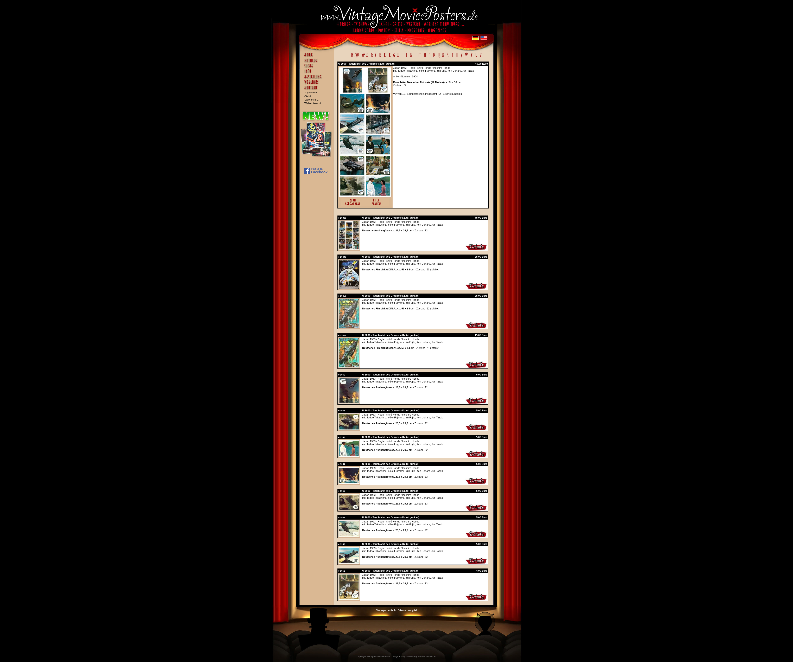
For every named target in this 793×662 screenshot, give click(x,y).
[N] (425, 57)
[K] (411, 57)
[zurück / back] (377, 205)
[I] (402, 57)
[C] (376, 57)
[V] (461, 57)
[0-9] (362, 57)
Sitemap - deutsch (385, 610)
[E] (384, 57)
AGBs (307, 96)
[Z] (481, 57)
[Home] (317, 56)
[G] (394, 57)
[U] (457, 57)
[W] (466, 57)
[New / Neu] (355, 57)
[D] (380, 57)
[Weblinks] (317, 84)
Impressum (310, 92)
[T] (452, 57)
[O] (429, 57)
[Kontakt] (317, 89)
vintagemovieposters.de (378, 656)
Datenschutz (311, 99)
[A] (367, 57)
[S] (447, 57)
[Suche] (317, 67)
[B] (371, 57)
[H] (398, 57)
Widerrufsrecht (312, 103)
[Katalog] (317, 62)
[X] (471, 57)
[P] (434, 57)
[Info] (317, 73)
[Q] (438, 57)
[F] (389, 57)
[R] (443, 57)
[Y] (476, 57)
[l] (415, 57)
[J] (406, 57)
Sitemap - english (408, 610)
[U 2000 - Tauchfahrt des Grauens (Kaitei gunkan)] (365, 195)
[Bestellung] (317, 78)
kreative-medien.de (427, 656)
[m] (420, 57)
